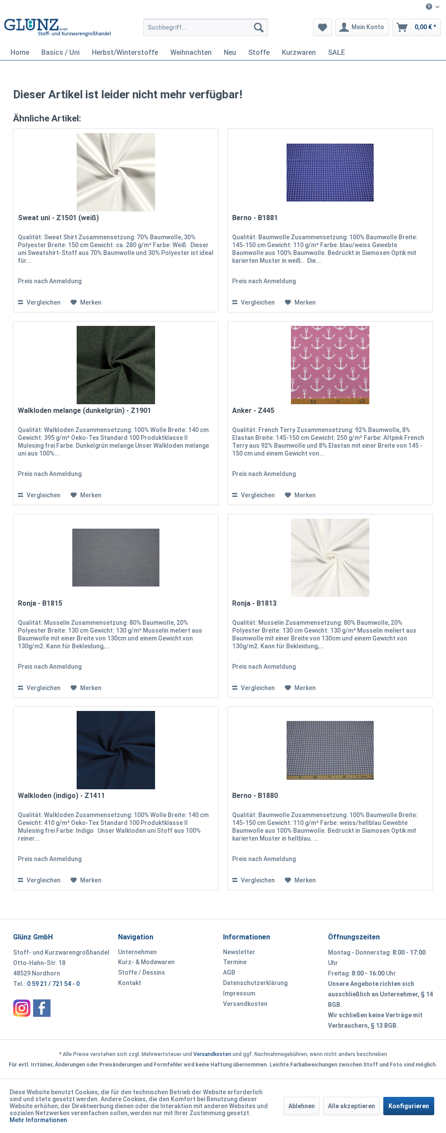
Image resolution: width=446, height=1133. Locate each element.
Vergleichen (43, 302)
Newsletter (239, 952)
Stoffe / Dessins (141, 972)
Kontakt (129, 982)
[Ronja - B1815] (116, 558)
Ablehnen (301, 1106)
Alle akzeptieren (351, 1106)
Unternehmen (137, 952)
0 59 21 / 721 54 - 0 (53, 983)
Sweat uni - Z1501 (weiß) (58, 218)
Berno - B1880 (255, 795)
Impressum (239, 993)
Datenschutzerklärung (255, 982)
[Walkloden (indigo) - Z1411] (116, 750)
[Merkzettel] (322, 27)
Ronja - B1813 (254, 603)
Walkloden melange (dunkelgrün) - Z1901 (84, 410)
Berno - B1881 (255, 218)
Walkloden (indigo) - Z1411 (61, 795)
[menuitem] (432, 7)
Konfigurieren (409, 1106)
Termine (235, 962)
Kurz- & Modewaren (146, 962)
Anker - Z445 (253, 410)
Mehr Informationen (38, 1119)
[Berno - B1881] (330, 172)
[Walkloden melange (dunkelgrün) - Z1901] (116, 365)
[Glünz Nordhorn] (21, 1008)
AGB (229, 972)
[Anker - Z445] (330, 365)
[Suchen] (259, 27)
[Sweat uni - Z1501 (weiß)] (116, 172)
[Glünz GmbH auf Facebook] (42, 1008)
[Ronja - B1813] (330, 558)
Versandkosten (245, 1003)
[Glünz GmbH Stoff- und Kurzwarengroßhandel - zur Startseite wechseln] (57, 29)
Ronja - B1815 (40, 603)
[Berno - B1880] (330, 750)
